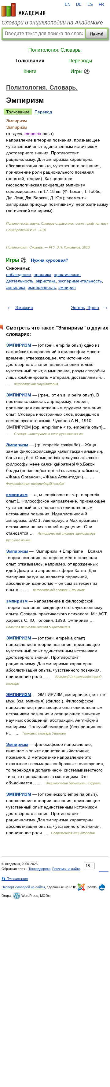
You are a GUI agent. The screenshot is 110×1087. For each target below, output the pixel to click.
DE (79, 4)
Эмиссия (24, 307)
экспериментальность (80, 280)
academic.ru (24, 10)
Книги (30, 71)
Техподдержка (39, 869)
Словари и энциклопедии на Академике (52, 23)
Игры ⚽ (80, 71)
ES (90, 4)
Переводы (80, 60)
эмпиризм (17, 494)
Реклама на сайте (66, 869)
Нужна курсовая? (49, 260)
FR (101, 4)
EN (67, 4)
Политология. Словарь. (55, 50)
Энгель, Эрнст (85, 307)
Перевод (43, 111)
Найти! (96, 33)
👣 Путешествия (15, 878)
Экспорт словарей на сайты (23, 887)
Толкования (29, 60)
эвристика (46, 280)
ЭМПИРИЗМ (18, 345)
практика (42, 274)
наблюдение (18, 274)
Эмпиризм (17, 444)
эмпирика (15, 287)
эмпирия (67, 287)
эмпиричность (42, 287)
